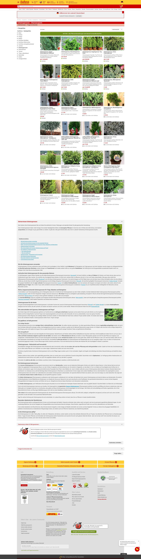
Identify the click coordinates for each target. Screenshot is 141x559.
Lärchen (21, 46)
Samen (100, 9)
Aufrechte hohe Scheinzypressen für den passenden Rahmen (34, 243)
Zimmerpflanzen (106, 9)
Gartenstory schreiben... (115, 442)
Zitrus (65, 9)
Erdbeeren (55, 9)
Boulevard (41, 279)
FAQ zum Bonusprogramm (42, 435)
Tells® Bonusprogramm (26, 525)
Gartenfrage (59, 530)
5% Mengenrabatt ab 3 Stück (78, 476)
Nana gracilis (79, 297)
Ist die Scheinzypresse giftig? (27, 259)
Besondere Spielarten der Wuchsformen (30, 257)
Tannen (20, 51)
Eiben (20, 33)
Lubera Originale (29, 9)
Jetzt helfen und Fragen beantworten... (30, 550)
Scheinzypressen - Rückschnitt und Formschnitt (31, 254)
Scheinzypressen (42, 19)
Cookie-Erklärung (101, 495)
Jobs (73, 502)
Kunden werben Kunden (26, 529)
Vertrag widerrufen (102, 499)
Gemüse (96, 9)
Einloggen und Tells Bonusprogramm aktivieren (84, 531)
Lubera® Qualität (76, 474)
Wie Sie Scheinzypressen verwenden (29, 241)
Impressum (100, 489)
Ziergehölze (78, 9)
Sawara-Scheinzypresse (72, 386)
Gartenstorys (24, 531)
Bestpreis (36, 9)
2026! (23, 9)
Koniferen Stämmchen (24, 42)
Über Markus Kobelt (76, 494)
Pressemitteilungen (76, 500)
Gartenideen (42, 9)
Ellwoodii (78, 281)
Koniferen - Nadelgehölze (33, 19)
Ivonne (59, 283)
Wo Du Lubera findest (77, 498)
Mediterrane (60, 9)
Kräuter (69, 9)
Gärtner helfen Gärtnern (26, 527)
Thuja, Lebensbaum (24, 53)
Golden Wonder (113, 281)
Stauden (83, 9)
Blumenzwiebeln (90, 9)
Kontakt (74, 505)
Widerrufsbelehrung (102, 497)
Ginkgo (20, 36)
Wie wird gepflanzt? (26, 252)
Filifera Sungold (23, 293)
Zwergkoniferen (23, 58)
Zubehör (120, 9)
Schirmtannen (22, 49)
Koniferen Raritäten (23, 40)
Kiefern (20, 38)
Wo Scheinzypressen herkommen (28, 256)
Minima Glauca (29, 295)
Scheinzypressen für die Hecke (28, 246)
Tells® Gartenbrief (25, 533)
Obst (47, 9)
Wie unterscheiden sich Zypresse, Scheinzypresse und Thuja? (34, 248)
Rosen (73, 9)
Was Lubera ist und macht (78, 496)
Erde (112, 9)
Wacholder (21, 55)
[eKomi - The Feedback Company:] (103, 477)
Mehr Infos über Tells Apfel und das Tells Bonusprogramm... (85, 534)
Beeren (50, 9)
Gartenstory (64, 529)
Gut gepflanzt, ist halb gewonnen (28, 249)
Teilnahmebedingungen (59, 435)
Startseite (19, 19)
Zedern (20, 57)
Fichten (20, 35)
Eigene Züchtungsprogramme (78, 478)
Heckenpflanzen (95, 306)
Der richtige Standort (26, 251)
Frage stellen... (118, 453)
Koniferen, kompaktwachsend (26, 44)
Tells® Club (23, 523)
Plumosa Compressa (23, 299)
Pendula (83, 284)
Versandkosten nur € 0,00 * (52, 509)
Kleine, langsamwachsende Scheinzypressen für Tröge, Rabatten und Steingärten (39, 244)
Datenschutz (100, 491)
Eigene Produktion (76, 480)
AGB (99, 493)
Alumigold (73, 275)
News (20, 9)
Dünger (115, 9)
